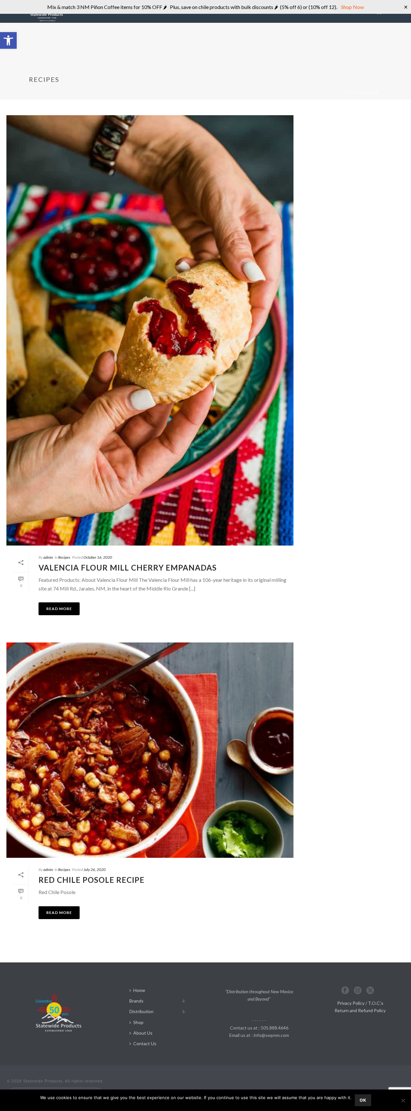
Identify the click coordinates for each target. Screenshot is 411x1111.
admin (48, 557)
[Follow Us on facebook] (345, 990)
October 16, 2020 (97, 557)
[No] (403, 1100)
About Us (143, 1033)
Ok (363, 1100)
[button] (8, 40)
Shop (138, 1022)
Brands (136, 1000)
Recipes (64, 557)
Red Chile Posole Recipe (91, 879)
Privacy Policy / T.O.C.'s (360, 1003)
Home (353, 93)
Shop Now (352, 7)
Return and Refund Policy (360, 1010)
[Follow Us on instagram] (358, 990)
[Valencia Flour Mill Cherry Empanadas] (149, 330)
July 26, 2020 (94, 869)
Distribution (141, 1011)
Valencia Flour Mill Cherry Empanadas (128, 567)
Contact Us (144, 1043)
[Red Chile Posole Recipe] (149, 750)
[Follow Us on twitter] (370, 990)
